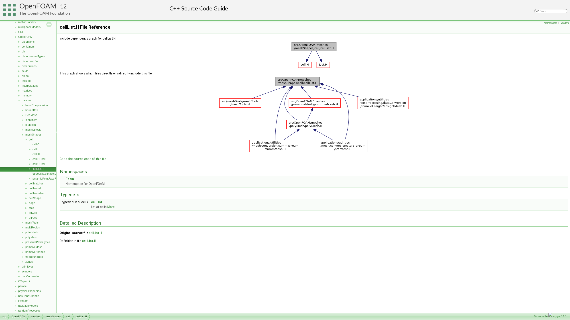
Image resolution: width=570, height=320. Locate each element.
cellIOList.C (39, 159)
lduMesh (30, 124)
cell (31, 139)
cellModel (35, 188)
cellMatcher (36, 183)
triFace (33, 217)
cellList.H (38, 168)
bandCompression (36, 105)
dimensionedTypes (33, 56)
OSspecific (24, 281)
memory (27, 95)
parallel (22, 286)
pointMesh (31, 232)
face (31, 208)
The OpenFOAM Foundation (44, 13)
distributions (29, 66)
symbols (27, 271)
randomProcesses (29, 310)
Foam (70, 179)
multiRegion (32, 227)
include (26, 80)
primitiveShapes (35, 252)
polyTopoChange (28, 296)
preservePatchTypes (37, 242)
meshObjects (33, 129)
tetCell (33, 212)
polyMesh (31, 237)
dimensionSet (30, 61)
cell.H (36, 149)
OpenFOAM (38, 6)
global (25, 76)
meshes (26, 100)
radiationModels (28, 305)
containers (28, 46)
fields (25, 71)
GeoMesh (31, 115)
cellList (96, 202)
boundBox (31, 110)
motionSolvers (27, 22)
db (23, 51)
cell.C (36, 144)
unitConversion (31, 276)
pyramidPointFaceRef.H (47, 178)
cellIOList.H (39, 164)
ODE (21, 32)
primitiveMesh (33, 247)
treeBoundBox (34, 256)
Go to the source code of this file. (83, 159)
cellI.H (36, 154)
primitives (27, 266)
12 (63, 7)
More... (112, 207)
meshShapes (33, 134)
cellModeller (36, 193)
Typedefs (564, 23)
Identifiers (31, 120)
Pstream (23, 300)
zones (29, 261)
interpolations (30, 85)
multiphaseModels (29, 27)
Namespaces (550, 23)
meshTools (32, 222)
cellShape (35, 198)
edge (32, 203)
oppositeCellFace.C (45, 173)
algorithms (28, 41)
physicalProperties (29, 291)
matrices (27, 90)
